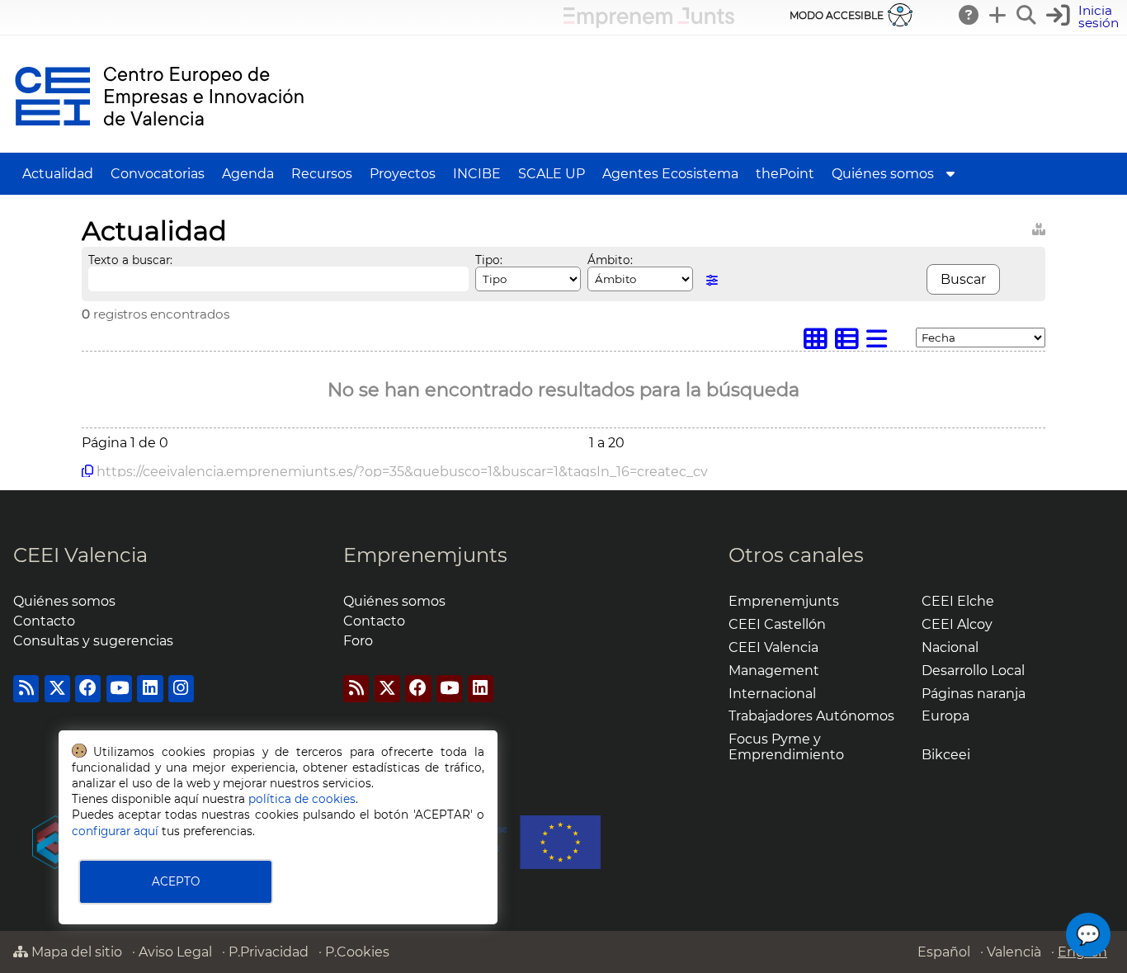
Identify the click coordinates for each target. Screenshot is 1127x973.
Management (774, 670)
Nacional (950, 647)
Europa (945, 716)
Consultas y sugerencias (93, 641)
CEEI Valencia (80, 555)
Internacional (772, 693)
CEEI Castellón (777, 624)
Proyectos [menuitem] (403, 174)
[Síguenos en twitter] (57, 688)
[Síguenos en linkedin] (150, 688)
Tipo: (488, 260)
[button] (1084, 17)
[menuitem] (950, 174)
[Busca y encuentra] (1027, 15)
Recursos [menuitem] (321, 174)
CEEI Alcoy (957, 624)
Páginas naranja (974, 693)
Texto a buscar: (130, 260)
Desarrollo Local (973, 670)
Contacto (44, 621)
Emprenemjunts (425, 555)
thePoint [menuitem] (785, 174)
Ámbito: (610, 260)
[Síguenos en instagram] (181, 688)
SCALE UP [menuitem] (551, 174)
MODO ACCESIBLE (837, 15)
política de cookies (302, 798)
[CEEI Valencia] (159, 145)
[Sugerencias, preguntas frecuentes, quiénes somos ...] (969, 15)
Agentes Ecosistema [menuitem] (670, 174)
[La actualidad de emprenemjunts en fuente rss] (356, 688)
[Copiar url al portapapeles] (87, 471)
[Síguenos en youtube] (119, 688)
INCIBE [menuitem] (477, 174)
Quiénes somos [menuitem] (883, 174)
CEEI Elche (958, 601)
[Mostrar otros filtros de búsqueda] (712, 280)
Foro (358, 641)
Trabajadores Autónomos (811, 716)
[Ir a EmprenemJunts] (649, 23)
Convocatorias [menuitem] (158, 174)
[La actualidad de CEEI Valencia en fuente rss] (26, 688)
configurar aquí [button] (115, 831)
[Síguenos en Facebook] (88, 688)
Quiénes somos (64, 601)
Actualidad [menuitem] (57, 174)
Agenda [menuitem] (248, 174)
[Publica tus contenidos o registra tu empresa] (998, 15)
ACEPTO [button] (176, 881)
